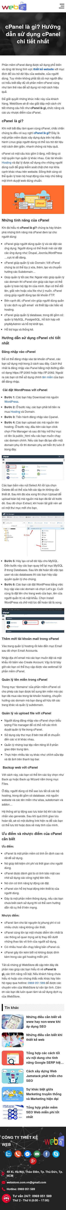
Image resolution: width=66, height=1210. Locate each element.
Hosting (6, 162)
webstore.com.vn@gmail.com (26, 1182)
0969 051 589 (36, 983)
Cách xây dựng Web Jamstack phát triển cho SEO (44, 1076)
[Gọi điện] (17, 1154)
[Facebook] (46, 1154)
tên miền (47, 377)
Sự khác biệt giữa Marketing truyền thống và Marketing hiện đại (43, 1094)
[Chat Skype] (55, 1154)
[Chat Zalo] (8, 1154)
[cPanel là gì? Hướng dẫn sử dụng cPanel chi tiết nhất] (14, 6)
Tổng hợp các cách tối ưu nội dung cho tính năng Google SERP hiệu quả (44, 1058)
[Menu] (60, 6)
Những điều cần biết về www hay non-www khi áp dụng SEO (43, 1022)
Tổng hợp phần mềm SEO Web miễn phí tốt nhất (42, 1112)
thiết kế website (43, 69)
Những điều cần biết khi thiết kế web (44, 1037)
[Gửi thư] (36, 1154)
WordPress (11, 402)
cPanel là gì (41, 133)
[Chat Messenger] (27, 1154)
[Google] (33, 1161)
